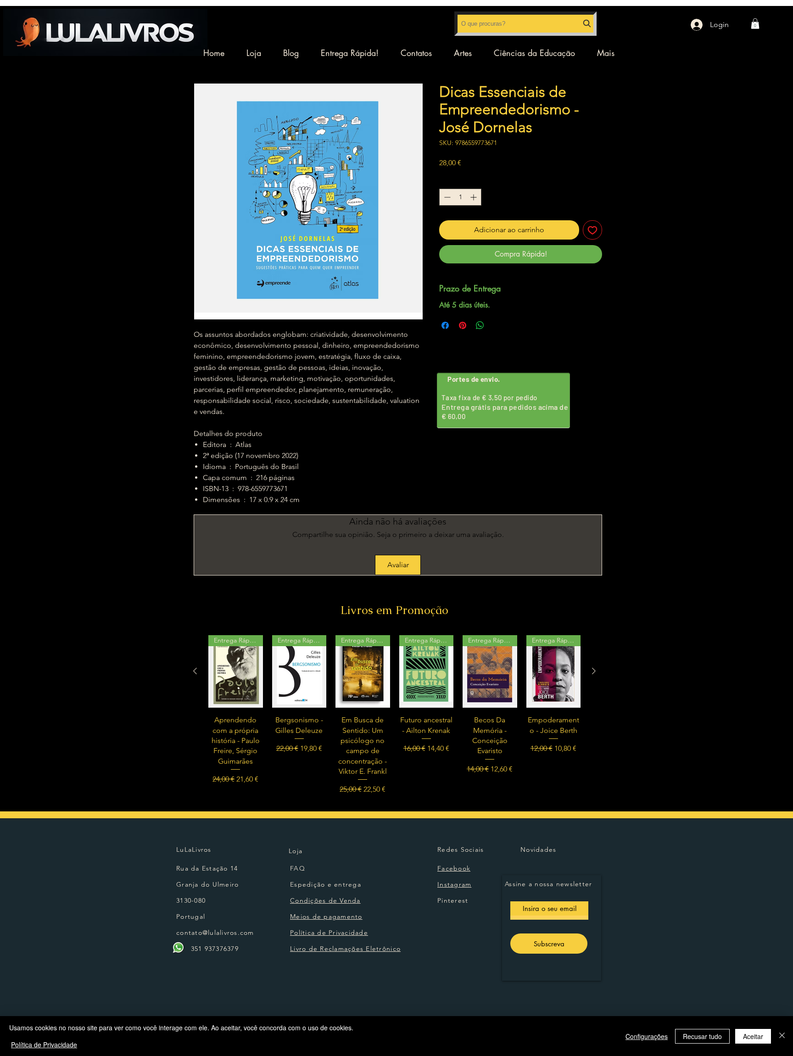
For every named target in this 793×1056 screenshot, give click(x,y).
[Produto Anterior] (195, 670)
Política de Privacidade (44, 1044)
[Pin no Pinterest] (462, 325)
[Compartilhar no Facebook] (445, 325)
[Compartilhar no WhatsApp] (480, 325)
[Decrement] (446, 197)
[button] (755, 23)
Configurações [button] (646, 1036)
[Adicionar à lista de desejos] (592, 230)
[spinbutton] (460, 197)
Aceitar (753, 1036)
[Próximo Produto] (593, 670)
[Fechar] (781, 1036)
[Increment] (474, 197)
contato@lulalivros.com (215, 932)
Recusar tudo (702, 1036)
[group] (394, 715)
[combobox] (525, 23)
